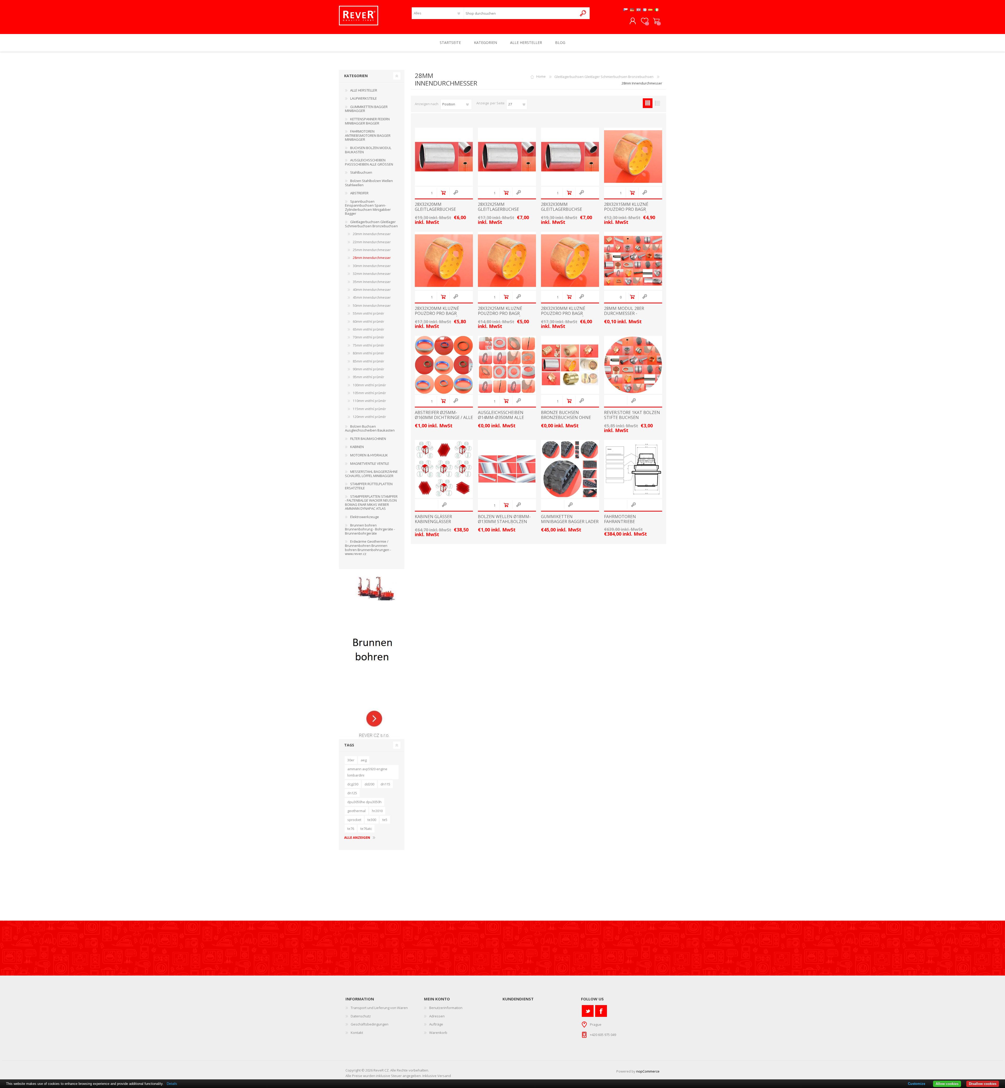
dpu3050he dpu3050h (364, 802)
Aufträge (436, 1024)
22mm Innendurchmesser (372, 242)
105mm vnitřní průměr (369, 393)
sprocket (354, 819)
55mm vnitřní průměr (368, 313)
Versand (444, 1075)
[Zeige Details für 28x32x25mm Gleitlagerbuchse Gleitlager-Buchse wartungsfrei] (507, 157)
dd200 (369, 784)
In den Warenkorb (443, 193)
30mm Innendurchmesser (372, 266)
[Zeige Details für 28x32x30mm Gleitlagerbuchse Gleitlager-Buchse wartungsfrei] (570, 157)
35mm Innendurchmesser (372, 282)
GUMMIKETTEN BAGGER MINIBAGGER (366, 108)
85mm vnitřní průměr (368, 361)
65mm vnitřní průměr (368, 329)
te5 (384, 819)
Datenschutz (361, 1016)
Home (541, 76)
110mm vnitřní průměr (369, 401)
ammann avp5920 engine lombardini (367, 772)
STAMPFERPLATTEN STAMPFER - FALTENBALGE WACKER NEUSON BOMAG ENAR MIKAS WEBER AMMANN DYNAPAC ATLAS (371, 502)
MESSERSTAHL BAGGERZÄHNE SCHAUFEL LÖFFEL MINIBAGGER (371, 473)
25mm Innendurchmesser (372, 250)
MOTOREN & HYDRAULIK (369, 455)
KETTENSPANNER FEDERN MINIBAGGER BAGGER (367, 121)
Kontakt (357, 1032)
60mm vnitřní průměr (368, 321)
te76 (350, 828)
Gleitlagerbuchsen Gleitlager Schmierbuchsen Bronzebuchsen (604, 76)
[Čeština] (625, 9)
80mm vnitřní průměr (368, 353)
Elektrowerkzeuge (364, 516)
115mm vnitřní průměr (369, 409)
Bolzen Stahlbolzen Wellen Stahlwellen (369, 182)
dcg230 (352, 784)
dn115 (385, 784)
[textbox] (520, 13)
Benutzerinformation (445, 1007)
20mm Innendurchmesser (372, 234)
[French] (645, 9)
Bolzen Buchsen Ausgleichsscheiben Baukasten (370, 428)
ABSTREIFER (359, 193)
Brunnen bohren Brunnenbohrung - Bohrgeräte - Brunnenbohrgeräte (370, 529)
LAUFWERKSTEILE (363, 98)
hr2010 (377, 810)
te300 (371, 819)
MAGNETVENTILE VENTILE (369, 463)
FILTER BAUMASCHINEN (368, 438)
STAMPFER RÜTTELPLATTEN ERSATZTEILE (369, 485)
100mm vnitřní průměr (369, 385)
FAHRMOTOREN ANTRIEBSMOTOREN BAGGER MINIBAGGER (367, 135)
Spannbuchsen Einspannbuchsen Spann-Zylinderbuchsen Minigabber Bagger (368, 207)
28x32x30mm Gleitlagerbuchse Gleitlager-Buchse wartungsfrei (562, 212)
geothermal (356, 810)
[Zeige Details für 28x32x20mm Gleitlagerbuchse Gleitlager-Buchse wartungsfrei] (444, 157)
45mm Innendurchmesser (372, 297)
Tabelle (647, 103)
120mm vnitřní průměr (369, 417)
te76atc (366, 828)
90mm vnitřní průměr (368, 369)
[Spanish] (650, 9)
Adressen (437, 1016)
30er (350, 760)
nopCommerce (648, 1071)
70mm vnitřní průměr (368, 337)
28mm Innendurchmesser (372, 258)
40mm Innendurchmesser (372, 289)
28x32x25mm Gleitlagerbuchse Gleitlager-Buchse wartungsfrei (499, 212)
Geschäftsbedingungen (369, 1024)
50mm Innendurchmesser (372, 305)
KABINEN (357, 446)
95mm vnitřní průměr (368, 377)
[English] (638, 9)
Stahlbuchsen (361, 172)
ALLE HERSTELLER (363, 90)
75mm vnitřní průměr (368, 345)
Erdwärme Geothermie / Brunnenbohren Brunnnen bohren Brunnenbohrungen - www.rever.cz (368, 547)
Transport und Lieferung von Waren (379, 1007)
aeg (364, 760)
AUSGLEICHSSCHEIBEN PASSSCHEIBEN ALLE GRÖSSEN (369, 162)
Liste (657, 103)
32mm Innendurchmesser (372, 273)
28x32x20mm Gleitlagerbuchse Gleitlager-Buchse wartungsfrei (436, 212)
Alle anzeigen (357, 838)
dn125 (352, 793)
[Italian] (657, 9)
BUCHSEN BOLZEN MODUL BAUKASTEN (368, 149)
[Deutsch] (632, 9)
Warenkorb (656, 21)
